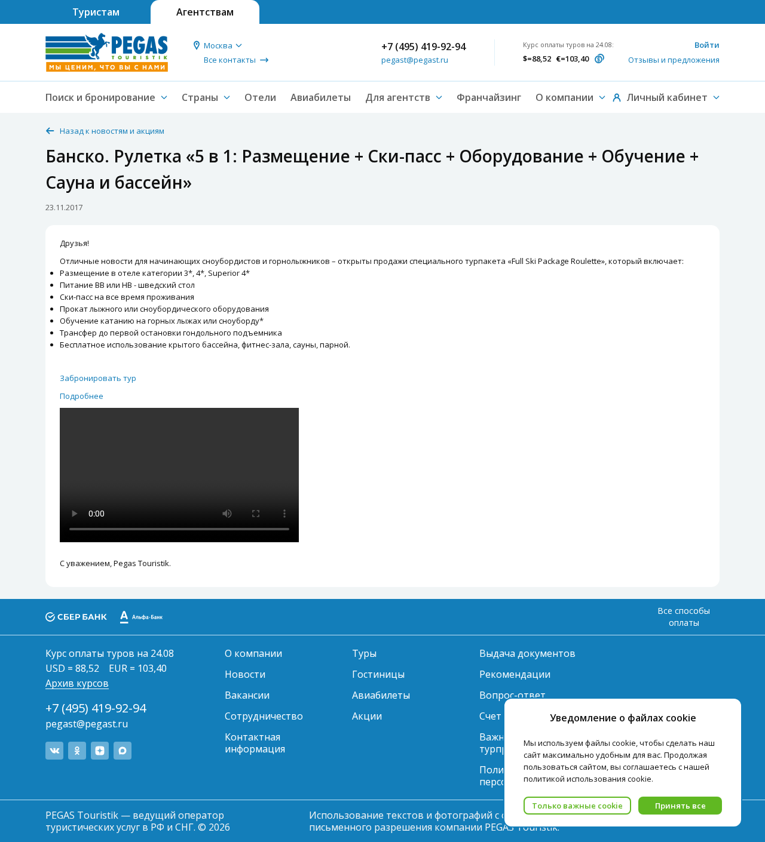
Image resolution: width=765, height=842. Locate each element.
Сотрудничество (264, 716)
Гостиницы (378, 674)
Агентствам (205, 12)
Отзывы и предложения (674, 59)
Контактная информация (255, 742)
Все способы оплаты (683, 616)
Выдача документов (527, 653)
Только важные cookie (577, 805)
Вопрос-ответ (512, 695)
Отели (260, 97)
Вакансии (247, 695)
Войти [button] (707, 44)
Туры (364, 653)
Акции (367, 716)
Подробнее (81, 396)
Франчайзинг (489, 97)
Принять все (680, 805)
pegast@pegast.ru (414, 59)
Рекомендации (514, 674)
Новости (245, 674)
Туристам (96, 12)
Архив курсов (77, 683)
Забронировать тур (98, 378)
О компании (253, 653)
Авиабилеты (320, 97)
